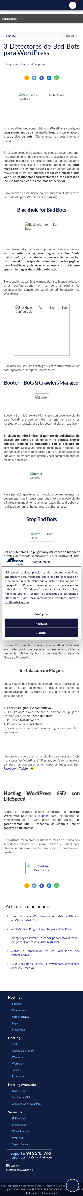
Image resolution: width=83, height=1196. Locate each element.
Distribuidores (20, 1091)
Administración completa (26, 1104)
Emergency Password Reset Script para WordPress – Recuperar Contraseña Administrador (45, 940)
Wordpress (38, 64)
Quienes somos (21, 1010)
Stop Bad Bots (41, 519)
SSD (14, 1044)
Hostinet (41, 5)
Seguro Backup (20, 1144)
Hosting (14, 1038)
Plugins (24, 64)
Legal (15, 1023)
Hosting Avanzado (22, 1085)
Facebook (10, 768)
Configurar (41, 614)
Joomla (16, 1070)
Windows (17, 1057)
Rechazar (41, 623)
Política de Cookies (17, 602)
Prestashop (18, 1076)
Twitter (24, 768)
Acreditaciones (20, 1016)
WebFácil (17, 1137)
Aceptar (41, 632)
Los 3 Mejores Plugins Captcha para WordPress (41, 929)
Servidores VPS (21, 1097)
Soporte (16, 1003)
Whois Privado (20, 1131)
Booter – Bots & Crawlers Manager (41, 382)
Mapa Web (18, 1029)
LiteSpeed (42, 815)
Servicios (15, 1112)
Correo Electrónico (23, 1050)
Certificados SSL (21, 1125)
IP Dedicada (19, 1118)
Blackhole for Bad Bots (41, 209)
